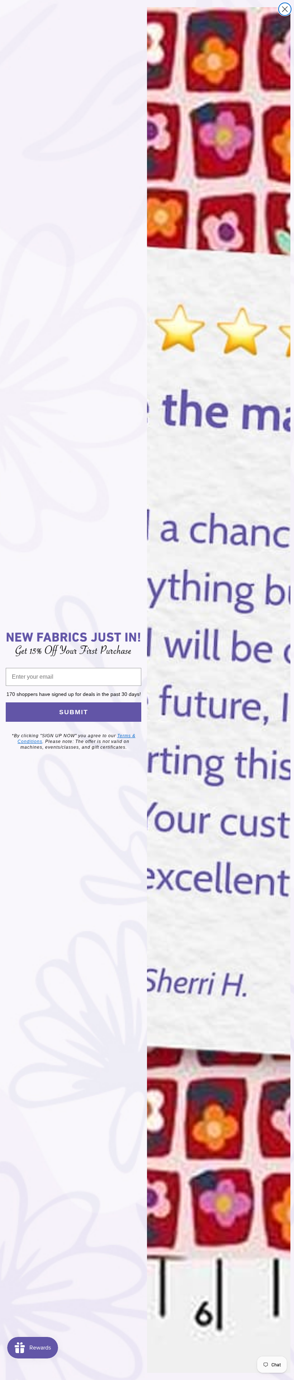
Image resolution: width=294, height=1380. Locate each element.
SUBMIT (73, 712)
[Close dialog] (285, 9)
